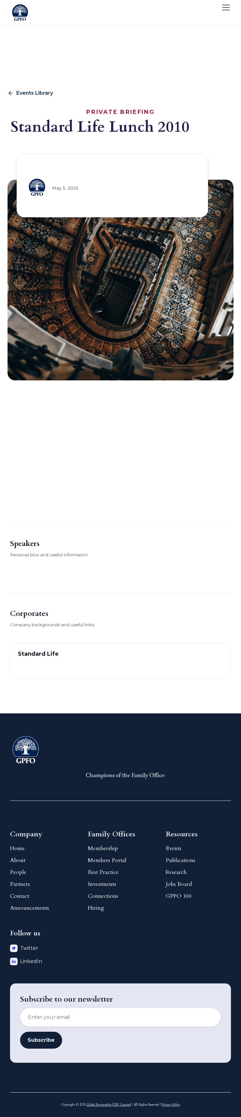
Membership (103, 848)
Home (17, 848)
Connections (103, 896)
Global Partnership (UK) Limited (109, 1105)
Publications (180, 860)
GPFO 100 (178, 896)
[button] (224, 7)
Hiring (96, 908)
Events (173, 848)
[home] (20, 8)
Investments (102, 884)
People (18, 872)
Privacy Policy (171, 1105)
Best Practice (103, 872)
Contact (19, 896)
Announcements (29, 908)
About (17, 860)
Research (176, 872)
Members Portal (107, 860)
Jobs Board (179, 884)
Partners (20, 884)
